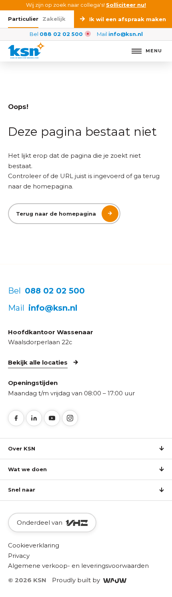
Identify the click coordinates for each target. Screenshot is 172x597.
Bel (56, 34)
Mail (120, 34)
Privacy (19, 555)
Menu (154, 51)
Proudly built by (77, 580)
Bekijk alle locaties (38, 362)
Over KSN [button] (21, 448)
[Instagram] (70, 418)
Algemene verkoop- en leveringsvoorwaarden (78, 565)
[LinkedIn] (34, 418)
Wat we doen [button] (27, 469)
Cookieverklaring (33, 545)
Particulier (23, 19)
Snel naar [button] (21, 489)
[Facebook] (16, 418)
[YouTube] (52, 418)
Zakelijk (54, 19)
